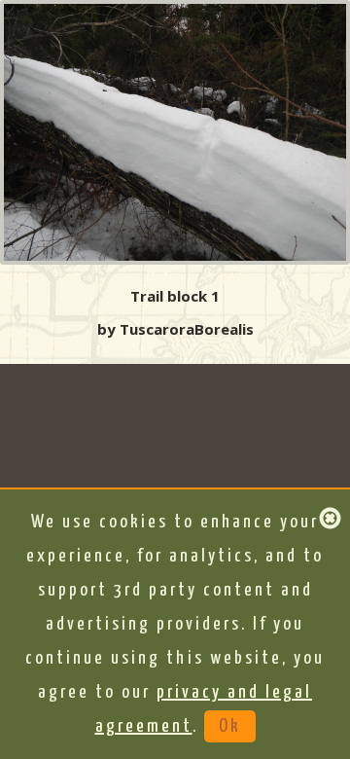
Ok (230, 726)
